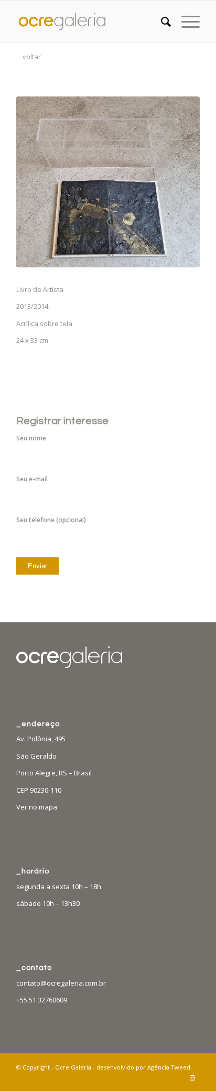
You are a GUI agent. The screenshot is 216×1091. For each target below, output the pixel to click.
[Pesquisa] (160, 21)
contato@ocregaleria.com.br (61, 983)
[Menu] (185, 21)
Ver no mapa (36, 807)
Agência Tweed (168, 1067)
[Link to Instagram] (192, 1078)
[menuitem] (160, 21)
